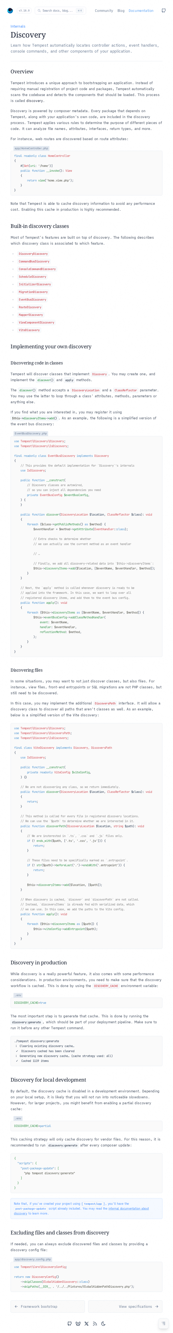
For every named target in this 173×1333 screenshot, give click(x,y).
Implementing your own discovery (51, 346)
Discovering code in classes (37, 363)
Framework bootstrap (39, 1306)
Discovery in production (39, 962)
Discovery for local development (48, 1079)
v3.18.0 (24, 10)
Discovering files (26, 670)
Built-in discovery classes (40, 226)
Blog (121, 10)
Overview (22, 71)
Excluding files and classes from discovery (60, 1232)
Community (104, 10)
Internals (18, 26)
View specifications (135, 1306)
